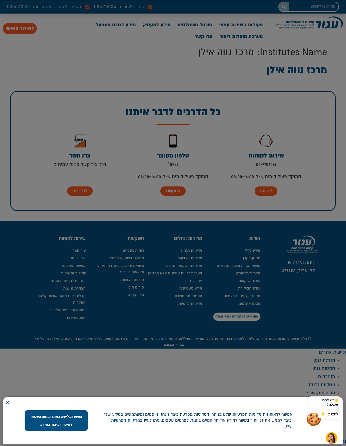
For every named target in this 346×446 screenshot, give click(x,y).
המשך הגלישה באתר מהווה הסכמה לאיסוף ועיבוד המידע (56, 420)
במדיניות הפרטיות (126, 420)
